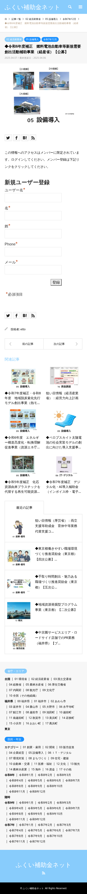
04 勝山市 (32, 707)
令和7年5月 (35, 830)
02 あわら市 (58, 701)
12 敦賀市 (35, 718)
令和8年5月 (35, 780)
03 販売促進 (66, 747)
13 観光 (75, 764)
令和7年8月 (16, 836)
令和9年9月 (35, 814)
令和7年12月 (50, 39)
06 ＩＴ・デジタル (59, 753)
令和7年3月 (64, 825)
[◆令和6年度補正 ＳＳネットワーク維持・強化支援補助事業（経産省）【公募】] (24, 343)
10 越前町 (65, 712)
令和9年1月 (26, 803)
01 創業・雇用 (32, 747)
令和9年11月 (17, 819)
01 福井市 (40, 701)
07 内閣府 (15, 690)
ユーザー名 (15, 189)
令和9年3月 (64, 803)
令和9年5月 (35, 808)
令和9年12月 (37, 819)
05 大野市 (48, 707)
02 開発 (50, 747)
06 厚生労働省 (57, 684)
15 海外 (36, 769)
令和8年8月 (16, 786)
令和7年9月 (35, 836)
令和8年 (10, 775)
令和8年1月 (26, 775)
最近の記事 (24, 507)
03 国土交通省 (62, 679)
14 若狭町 (68, 718)
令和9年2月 (45, 803)
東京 (7, 729)
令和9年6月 (54, 808)
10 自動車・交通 (19, 764)
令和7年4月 (16, 830)
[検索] (70, 7)
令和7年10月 (55, 836)
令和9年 (10, 803)
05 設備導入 (32, 39)
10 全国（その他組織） (23, 696)
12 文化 (61, 764)
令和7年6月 (54, 830)
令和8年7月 (72, 780)
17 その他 (65, 769)
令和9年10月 (55, 814)
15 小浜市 (15, 723)
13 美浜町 (51, 718)
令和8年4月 (16, 780)
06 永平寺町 (66, 707)
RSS (43, 873)
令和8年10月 (55, 786)
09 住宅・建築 (60, 758)
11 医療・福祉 (43, 764)
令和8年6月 (54, 780)
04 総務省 (15, 684)
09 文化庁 (48, 690)
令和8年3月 (64, 775)
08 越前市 (32, 712)
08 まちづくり (37, 758)
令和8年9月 (35, 786)
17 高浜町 (51, 723)
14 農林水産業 (18, 769)
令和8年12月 (37, 791)
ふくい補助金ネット (43, 864)
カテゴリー (12, 747)
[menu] (80, 7)
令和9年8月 (16, 814)
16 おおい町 (33, 723)
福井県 (9, 701)
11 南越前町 (16, 718)
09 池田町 (48, 712)
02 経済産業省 (14, 39)
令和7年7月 (72, 830)
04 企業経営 (16, 753)
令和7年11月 (17, 841)
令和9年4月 (16, 808)
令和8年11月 (17, 791)
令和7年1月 (26, 825)
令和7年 (10, 825)
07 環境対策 (16, 758)
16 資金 (50, 769)
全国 (7, 679)
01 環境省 (21, 679)
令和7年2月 (45, 825)
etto (23, 329)
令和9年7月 (72, 808)
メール (11, 261)
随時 (7, 797)
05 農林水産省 (35, 684)
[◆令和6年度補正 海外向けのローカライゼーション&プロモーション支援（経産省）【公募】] (63, 343)
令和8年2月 (45, 775)
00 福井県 (23, 701)
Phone (11, 243)
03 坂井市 (15, 707)
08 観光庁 (32, 690)
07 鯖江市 (15, 712)
